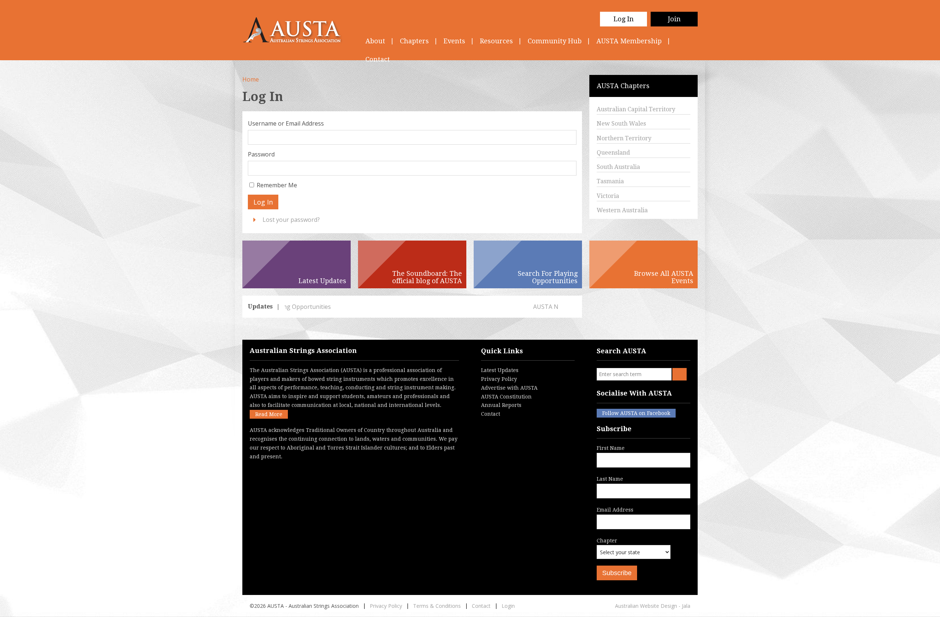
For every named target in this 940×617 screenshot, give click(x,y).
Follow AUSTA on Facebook (636, 413)
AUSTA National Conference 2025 (331, 307)
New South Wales (621, 123)
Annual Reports (501, 405)
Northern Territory (624, 138)
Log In (624, 19)
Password (261, 154)
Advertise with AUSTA (509, 388)
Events (454, 41)
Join (674, 19)
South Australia (618, 166)
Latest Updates (499, 370)
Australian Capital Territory (636, 109)
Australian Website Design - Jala (652, 605)
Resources (496, 41)
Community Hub (555, 41)
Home (250, 79)
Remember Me (277, 185)
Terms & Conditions (437, 605)
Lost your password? (291, 220)
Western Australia (622, 210)
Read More (268, 414)
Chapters (414, 41)
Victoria (608, 195)
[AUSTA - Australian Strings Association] (296, 30)
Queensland (613, 152)
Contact (490, 414)
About (375, 41)
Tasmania (610, 181)
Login (508, 605)
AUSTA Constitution (506, 397)
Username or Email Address (286, 123)
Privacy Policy (499, 379)
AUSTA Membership (629, 41)
